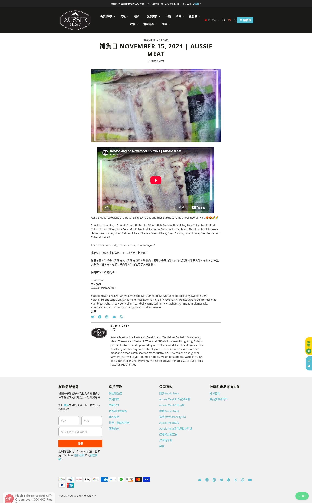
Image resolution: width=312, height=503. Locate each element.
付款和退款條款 (118, 411)
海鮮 (136, 16)
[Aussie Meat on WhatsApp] (242, 480)
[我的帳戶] (235, 20)
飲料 (132, 24)
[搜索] (223, 20)
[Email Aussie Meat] (199, 480)
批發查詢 (215, 393)
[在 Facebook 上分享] (99, 317)
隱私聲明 (114, 417)
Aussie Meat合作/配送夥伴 (175, 399)
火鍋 (168, 16)
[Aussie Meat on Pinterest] (228, 480)
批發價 (193, 16)
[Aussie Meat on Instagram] (214, 480)
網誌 (164, 24)
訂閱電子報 (165, 440)
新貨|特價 (106, 16)
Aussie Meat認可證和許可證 (175, 428)
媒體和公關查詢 (168, 434)
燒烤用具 (148, 24)
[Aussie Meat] (75, 20)
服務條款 (114, 428)
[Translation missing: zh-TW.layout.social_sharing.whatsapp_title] (121, 317)
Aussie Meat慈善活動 (171, 405)
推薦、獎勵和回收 (119, 423)
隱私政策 (79, 455)
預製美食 (152, 16)
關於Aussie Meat (169, 393)
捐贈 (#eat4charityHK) (172, 417)
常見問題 (114, 399)
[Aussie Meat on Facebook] (207, 480)
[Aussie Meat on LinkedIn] (221, 480)
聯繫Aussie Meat (169, 411)
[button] (212, 20)
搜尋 (161, 446)
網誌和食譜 (115, 393)
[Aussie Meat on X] (235, 480)
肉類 (123, 16)
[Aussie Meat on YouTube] (250, 480)
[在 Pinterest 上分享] (106, 317)
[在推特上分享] (93, 317)
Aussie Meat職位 (169, 423)
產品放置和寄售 (219, 399)
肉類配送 (114, 405)
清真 (178, 16)
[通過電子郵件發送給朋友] (114, 317)
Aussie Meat (75, 496)
